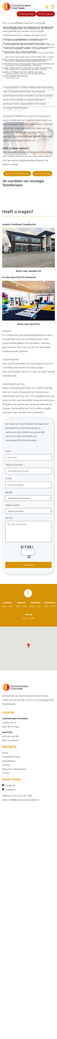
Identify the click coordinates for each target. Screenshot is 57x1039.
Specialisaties (8, 760)
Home (5, 752)
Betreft (9, 492)
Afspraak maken (27, 14)
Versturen (28, 564)
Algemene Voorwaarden (14, 768)
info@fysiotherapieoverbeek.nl (24, 799)
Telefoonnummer (14, 464)
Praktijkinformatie (11, 756)
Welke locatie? (12, 505)
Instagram (11, 789)
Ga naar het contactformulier (17, 173)
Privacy (5, 772)
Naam (8, 450)
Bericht (9, 517)
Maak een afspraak (42, 173)
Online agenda (46, 14)
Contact (6, 764)
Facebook (10, 785)
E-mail (8, 478)
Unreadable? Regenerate (29, 556)
